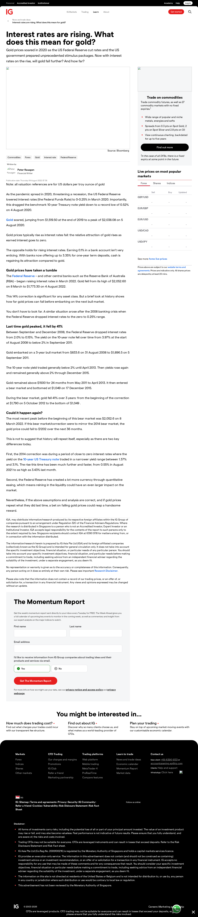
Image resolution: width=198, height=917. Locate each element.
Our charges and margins (62, 759)
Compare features (92, 777)
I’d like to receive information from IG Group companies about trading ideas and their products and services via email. (62, 659)
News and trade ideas (128, 759)
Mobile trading (90, 763)
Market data (123, 772)
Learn (96, 12)
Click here (167, 772)
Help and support (167, 767)
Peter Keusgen (25, 169)
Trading (84, 12)
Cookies (37, 805)
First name (20, 626)
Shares (157, 183)
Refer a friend (23, 805)
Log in (188, 3)
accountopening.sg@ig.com (167, 763)
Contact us (157, 754)
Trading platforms (92, 754)
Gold (37, 157)
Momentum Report (127, 768)
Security (72, 801)
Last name (75, 626)
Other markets (23, 772)
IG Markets (72, 12)
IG (16, 801)
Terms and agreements (43, 801)
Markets (20, 754)
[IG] (9, 12)
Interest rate (50, 157)
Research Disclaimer (106, 570)
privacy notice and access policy (84, 689)
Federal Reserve (68, 157)
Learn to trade (124, 754)
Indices (171, 183)
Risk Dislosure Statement (73, 805)
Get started (176, 11)
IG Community (87, 801)
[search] (190, 11)
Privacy (62, 801)
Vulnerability (50, 805)
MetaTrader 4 (90, 768)
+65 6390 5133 (169, 759)
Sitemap (24, 801)
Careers (152, 906)
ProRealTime (89, 772)
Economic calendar (127, 763)
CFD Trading (55, 754)
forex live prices (158, 258)
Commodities (14, 157)
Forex (27, 157)
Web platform (90, 759)
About (106, 12)
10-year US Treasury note (41, 459)
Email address (22, 641)
